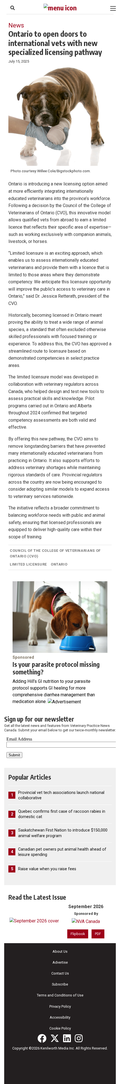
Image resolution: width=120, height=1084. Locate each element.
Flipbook (78, 934)
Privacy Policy (60, 1006)
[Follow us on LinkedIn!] (67, 1038)
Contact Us (60, 973)
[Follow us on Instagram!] (79, 1038)
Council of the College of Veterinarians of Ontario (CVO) (55, 553)
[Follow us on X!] (54, 1038)
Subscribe (60, 984)
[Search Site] (12, 8)
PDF (98, 934)
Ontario (59, 564)
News (16, 25)
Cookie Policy (60, 1028)
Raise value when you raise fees (47, 869)
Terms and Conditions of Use (60, 995)
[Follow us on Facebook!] (41, 1038)
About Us (60, 951)
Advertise (60, 962)
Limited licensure (28, 564)
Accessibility (60, 1017)
